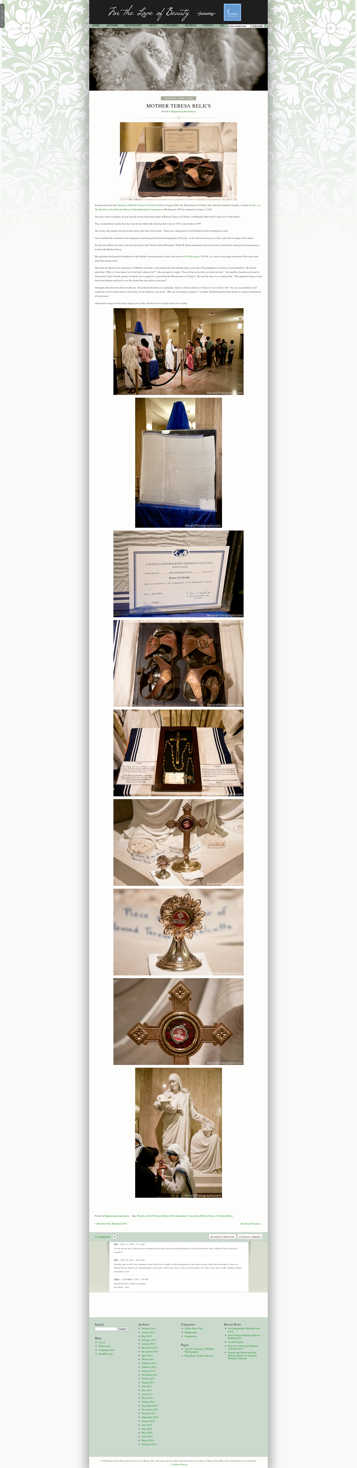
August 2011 (148, 1382)
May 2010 (147, 1432)
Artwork (112, 25)
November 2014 (150, 1351)
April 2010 (147, 1436)
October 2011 (148, 1378)
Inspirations (190, 111)
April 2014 (147, 1355)
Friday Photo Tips (194, 1328)
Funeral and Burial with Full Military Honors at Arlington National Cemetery (242, 1355)
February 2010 (149, 1444)
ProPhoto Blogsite (180, 1464)
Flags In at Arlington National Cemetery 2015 (243, 1347)
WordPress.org (106, 1353)
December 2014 (149, 1347)
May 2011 (147, 1390)
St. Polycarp (191, 256)
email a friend (251, 1236)
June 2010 (147, 1428)
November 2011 (150, 1374)
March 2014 (148, 1359)
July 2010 (147, 1425)
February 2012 (149, 1367)
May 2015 (147, 1336)
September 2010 (150, 1417)
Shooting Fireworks (251, 1223)
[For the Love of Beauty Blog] (178, 23)
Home (96, 25)
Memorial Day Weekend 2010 (111, 1223)
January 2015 (148, 1343)
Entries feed (104, 1346)
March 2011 (148, 1397)
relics (254, 205)
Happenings (177, 111)
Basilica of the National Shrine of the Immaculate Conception (169, 1215)
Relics (230, 1215)
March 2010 (148, 1440)
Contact (208, 25)
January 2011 (148, 1401)
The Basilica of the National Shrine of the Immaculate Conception (128, 209)
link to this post (224, 1236)
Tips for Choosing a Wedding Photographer (199, 1350)
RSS (222, 25)
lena (117, 1279)
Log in (102, 1342)
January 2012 (148, 1371)
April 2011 (147, 1394)
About (153, 25)
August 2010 (148, 1421)
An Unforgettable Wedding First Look (244, 1330)
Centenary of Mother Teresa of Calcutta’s (136, 205)
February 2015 (149, 1340)
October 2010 (148, 1413)
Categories (170, 25)
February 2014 (149, 1363)
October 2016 (148, 1328)
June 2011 (147, 1386)
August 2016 (148, 1332)
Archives (190, 25)
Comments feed (106, 1350)
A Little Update (236, 1342)
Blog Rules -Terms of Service (199, 1355)
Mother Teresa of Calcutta (213, 1215)
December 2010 (149, 1405)
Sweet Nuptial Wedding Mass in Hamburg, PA (244, 1337)
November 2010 (150, 1409)
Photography (133, 25)
